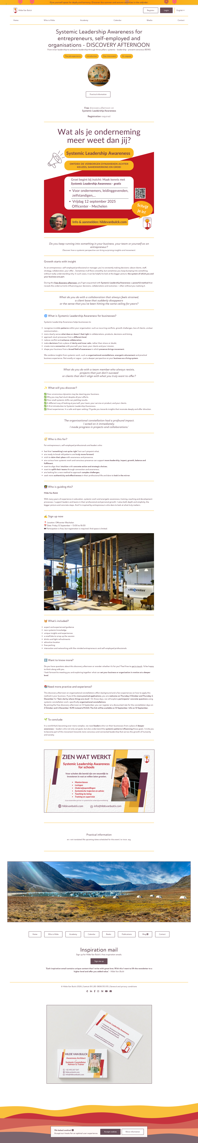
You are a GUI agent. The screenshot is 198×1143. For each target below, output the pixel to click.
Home (15, 20)
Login (166, 10)
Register (150, 10)
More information (133, 1132)
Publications (127, 934)
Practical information (98, 94)
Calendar (117, 20)
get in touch (137, 666)
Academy (84, 20)
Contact (181, 20)
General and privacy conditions (123, 986)
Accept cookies (110, 1132)
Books (108, 934)
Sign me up (99, 961)
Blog (144, 934)
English (180, 10)
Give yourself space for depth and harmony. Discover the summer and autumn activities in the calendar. (99, 2)
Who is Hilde (49, 20)
